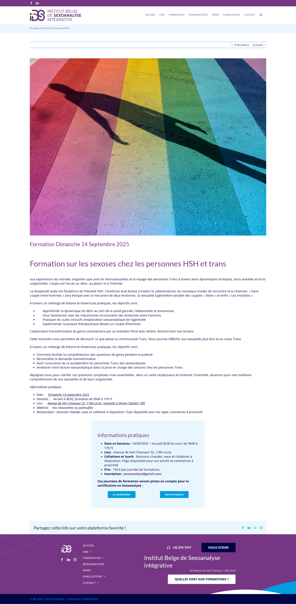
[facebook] (62, 559)
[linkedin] (68, 559)
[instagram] (75, 559)
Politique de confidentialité (82, 599)
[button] (261, 14)
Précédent (242, 45)
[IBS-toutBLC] (66, 544)
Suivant (257, 45)
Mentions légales (54, 599)
